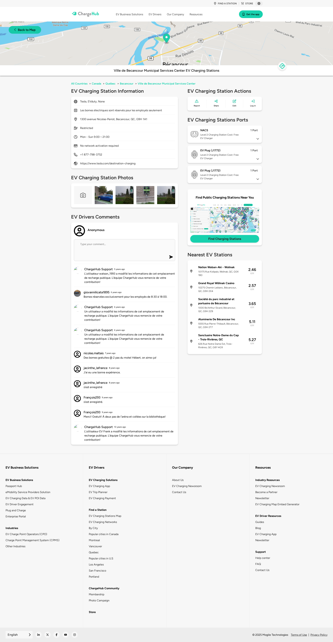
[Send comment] (171, 257)
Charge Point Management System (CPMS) (32, 540)
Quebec (94, 552)
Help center (262, 558)
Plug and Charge (16, 510)
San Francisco (97, 570)
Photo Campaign (99, 600)
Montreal (94, 540)
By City (93, 528)
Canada (96, 83)
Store (249, 3)
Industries (12, 528)
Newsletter (262, 498)
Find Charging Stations (224, 239)
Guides (259, 522)
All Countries (79, 83)
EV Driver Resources (268, 516)
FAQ (258, 564)
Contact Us (179, 492)
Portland (94, 576)
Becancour (126, 83)
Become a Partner (266, 492)
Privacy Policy (318, 634)
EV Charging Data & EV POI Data (25, 498)
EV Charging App (99, 486)
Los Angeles (96, 564)
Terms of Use (299, 634)
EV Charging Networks (103, 522)
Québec (110, 83)
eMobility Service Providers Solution (28, 492)
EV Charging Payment (102, 498)
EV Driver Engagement (19, 504)
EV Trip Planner (98, 492)
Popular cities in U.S (101, 558)
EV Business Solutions (19, 480)
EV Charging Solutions (103, 480)
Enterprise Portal (16, 516)
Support (260, 551)
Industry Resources (267, 480)
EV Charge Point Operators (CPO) (26, 534)
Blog (258, 528)
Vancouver (95, 546)
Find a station (227, 3)
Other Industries (15, 546)
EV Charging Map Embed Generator (277, 504)
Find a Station (97, 509)
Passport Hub (14, 486)
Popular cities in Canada (103, 534)
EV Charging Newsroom (187, 486)
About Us (177, 480)
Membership (96, 594)
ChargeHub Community (104, 588)
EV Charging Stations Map (105, 516)
